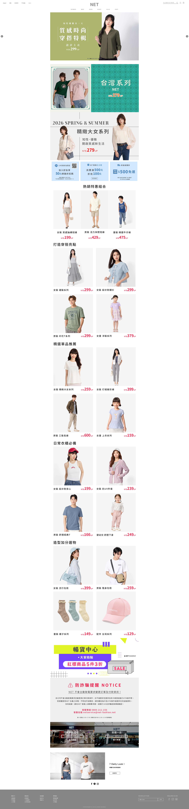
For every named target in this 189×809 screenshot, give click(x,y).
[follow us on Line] (176, 799)
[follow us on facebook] (168, 799)
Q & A (30, 3)
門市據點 (23, 3)
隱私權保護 (55, 798)
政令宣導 (55, 800)
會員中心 (42, 798)
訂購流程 (26, 798)
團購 (10, 3)
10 (101, 58)
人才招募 (13, 801)
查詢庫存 (16, 3)
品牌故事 (13, 798)
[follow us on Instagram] (172, 799)
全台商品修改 (27, 801)
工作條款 (55, 801)
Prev (2, 36)
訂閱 (161, 799)
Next (187, 36)
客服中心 (42, 800)
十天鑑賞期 (27, 800)
